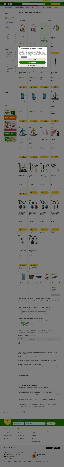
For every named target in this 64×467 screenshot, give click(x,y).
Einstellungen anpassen (32, 59)
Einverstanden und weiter (32, 62)
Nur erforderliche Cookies (32, 65)
